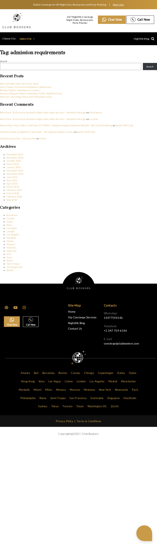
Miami (10, 241)
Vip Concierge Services (82, 317)
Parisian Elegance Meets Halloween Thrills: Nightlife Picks (31, 93)
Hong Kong (28, 381)
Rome (10, 260)
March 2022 (13, 186)
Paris (9, 257)
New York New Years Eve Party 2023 (19, 83)
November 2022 (15, 173)
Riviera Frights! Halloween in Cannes (20, 90)
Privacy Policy (64, 421)
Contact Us (75, 328)
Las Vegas (12, 228)
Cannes (11, 218)
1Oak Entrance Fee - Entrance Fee (18, 138)
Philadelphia (28, 398)
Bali (36, 373)
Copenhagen (105, 373)
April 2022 (12, 183)
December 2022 (15, 170)
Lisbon (69, 381)
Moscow (75, 389)
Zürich (115, 406)
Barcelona (12, 215)
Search (3, 61)
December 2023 (15, 154)
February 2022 (14, 190)
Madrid (112, 381)
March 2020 (13, 193)
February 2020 (14, 196)
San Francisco (78, 398)
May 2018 (12, 199)
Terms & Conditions (89, 421)
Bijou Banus (95, 112)
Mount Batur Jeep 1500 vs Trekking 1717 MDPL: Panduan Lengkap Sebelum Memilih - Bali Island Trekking (56, 125)
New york (12, 251)
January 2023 (14, 167)
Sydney (42, 406)
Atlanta (25, 373)
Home (72, 311)
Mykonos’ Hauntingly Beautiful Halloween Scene (26, 96)
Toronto (67, 406)
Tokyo (55, 406)
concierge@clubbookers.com (121, 343)
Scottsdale (96, 398)
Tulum (80, 406)
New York (105, 389)
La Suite (93, 119)
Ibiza (9, 225)
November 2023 (15, 157)
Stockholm (130, 398)
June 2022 (12, 177)
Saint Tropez (13, 263)
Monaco (11, 244)
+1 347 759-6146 (115, 330)
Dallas (121, 373)
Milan (48, 389)
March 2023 (13, 164)
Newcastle (121, 389)
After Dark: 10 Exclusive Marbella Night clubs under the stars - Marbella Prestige (43, 112)
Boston (62, 373)
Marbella (11, 237)
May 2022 (12, 180)
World (10, 270)
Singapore (113, 398)
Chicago (89, 373)
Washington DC (97, 406)
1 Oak (43, 138)
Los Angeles (13, 234)
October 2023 (14, 160)
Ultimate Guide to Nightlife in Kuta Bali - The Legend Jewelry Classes (37, 132)
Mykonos (11, 247)
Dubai (10, 221)
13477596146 (113, 317)
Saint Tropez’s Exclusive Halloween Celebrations (26, 87)
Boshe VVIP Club (124, 125)
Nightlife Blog (141, 38)
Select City (26, 38)
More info (118, 4)
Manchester (128, 381)
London (10, 231)
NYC (9, 254)
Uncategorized (14, 267)
